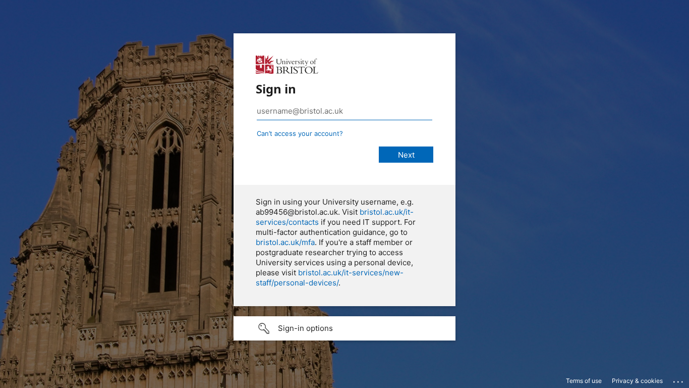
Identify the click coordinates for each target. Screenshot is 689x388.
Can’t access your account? (300, 133)
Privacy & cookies (637, 380)
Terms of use (584, 380)
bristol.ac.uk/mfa (285, 242)
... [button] (679, 379)
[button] (344, 328)
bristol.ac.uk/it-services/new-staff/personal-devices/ (330, 277)
